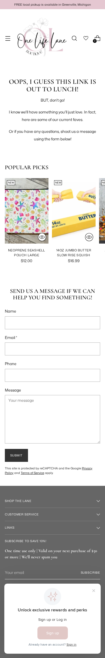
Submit (16, 455)
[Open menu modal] (7, 38)
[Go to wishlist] (85, 38)
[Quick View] (42, 237)
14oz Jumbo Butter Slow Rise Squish (73, 252)
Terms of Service (32, 473)
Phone (10, 363)
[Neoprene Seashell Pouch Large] (26, 211)
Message (13, 390)
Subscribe (90, 572)
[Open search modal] (74, 38)
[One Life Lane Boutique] (41, 38)
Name (10, 311)
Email (11, 337)
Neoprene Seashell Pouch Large (26, 252)
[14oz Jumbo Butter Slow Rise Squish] (74, 211)
